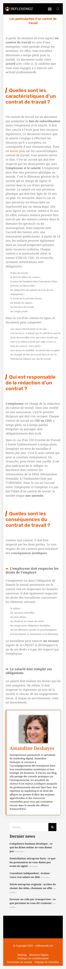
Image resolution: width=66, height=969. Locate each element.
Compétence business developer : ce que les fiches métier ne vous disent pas (31, 847)
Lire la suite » (19, 852)
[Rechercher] (52, 827)
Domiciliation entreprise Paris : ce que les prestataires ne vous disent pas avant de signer (32, 862)
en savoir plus (15, 151)
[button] (50, 9)
